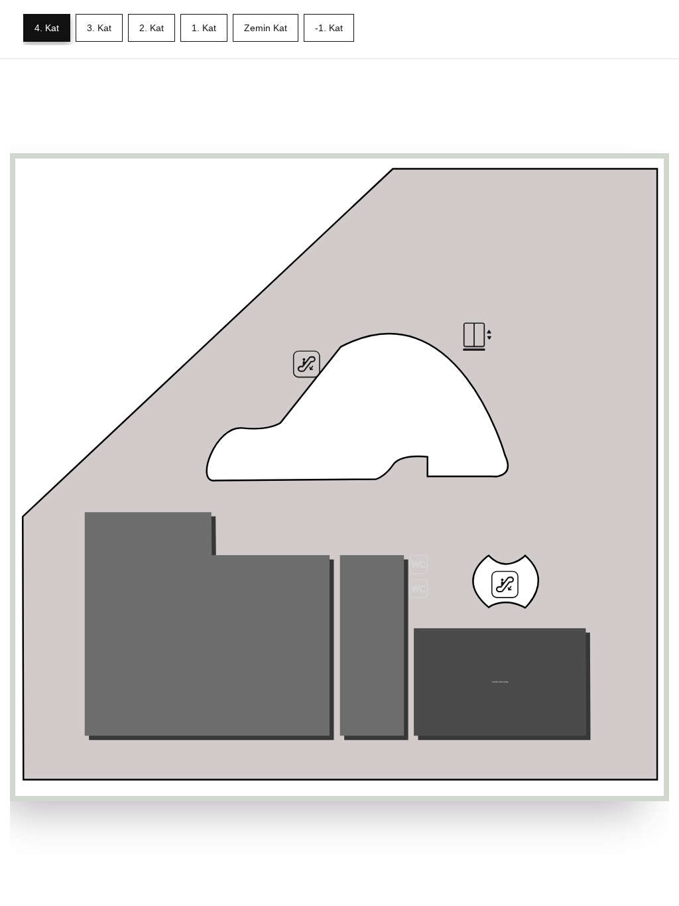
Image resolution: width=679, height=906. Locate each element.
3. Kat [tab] (99, 28)
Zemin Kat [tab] (265, 28)
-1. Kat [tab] (329, 28)
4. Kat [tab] (46, 28)
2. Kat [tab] (151, 28)
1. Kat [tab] (204, 28)
